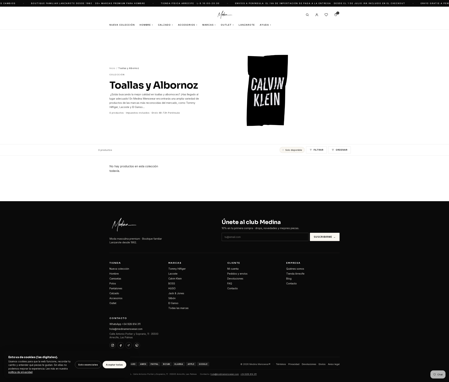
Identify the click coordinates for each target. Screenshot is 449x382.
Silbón (172, 298)
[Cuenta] (317, 15)
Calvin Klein (175, 278)
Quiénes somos (295, 268)
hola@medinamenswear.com (125, 328)
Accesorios (187, 25)
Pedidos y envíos (237, 273)
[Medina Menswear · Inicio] (224, 14)
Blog (288, 278)
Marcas (209, 25)
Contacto (232, 288)
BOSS (171, 283)
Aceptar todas (114, 364)
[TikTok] (129, 345)
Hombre (146, 25)
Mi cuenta (233, 268)
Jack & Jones (176, 293)
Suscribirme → (325, 237)
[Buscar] (307, 15)
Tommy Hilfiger (177, 268)
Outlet (227, 25)
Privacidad (293, 364)
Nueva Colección (122, 25)
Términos (281, 364)
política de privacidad (20, 372)
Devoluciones (235, 278)
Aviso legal (334, 364)
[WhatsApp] (137, 345)
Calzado (165, 25)
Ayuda (265, 25)
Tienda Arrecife (295, 273)
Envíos (322, 364)
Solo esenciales (88, 364)
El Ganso (173, 303)
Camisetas (115, 278)
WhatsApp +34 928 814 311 (124, 323)
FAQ (229, 283)
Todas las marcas (178, 308)
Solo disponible (293, 150)
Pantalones (115, 288)
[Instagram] (112, 345)
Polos (112, 283)
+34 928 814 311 (248, 374)
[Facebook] (121, 345)
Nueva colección (119, 268)
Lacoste (172, 273)
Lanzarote (247, 25)
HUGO (172, 288)
